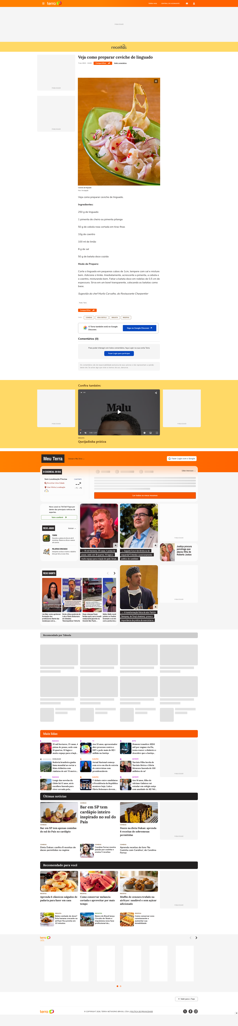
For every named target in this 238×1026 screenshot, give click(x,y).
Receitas (126, 317)
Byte (134, 741)
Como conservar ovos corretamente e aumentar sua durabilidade (144, 920)
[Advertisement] (179, 851)
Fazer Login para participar (119, 353)
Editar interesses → (189, 470)
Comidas (89, 317)
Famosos (55, 741)
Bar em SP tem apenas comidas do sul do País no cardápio (58, 829)
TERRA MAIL (152, 3)
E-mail (187, 3)
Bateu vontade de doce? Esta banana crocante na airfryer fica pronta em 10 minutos (66, 920)
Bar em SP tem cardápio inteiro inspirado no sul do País (98, 814)
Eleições (95, 759)
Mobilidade (56, 759)
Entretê (135, 759)
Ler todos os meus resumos (145, 495)
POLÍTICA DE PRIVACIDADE (141, 1011)
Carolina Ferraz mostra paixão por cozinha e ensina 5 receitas (105, 849)
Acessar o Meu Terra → (76, 458)
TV (93, 741)
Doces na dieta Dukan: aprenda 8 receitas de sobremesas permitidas (138, 831)
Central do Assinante (170, 3)
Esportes (98, 913)
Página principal (54, 3)
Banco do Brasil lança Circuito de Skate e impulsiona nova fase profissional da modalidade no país (105, 920)
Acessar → (72, 528)
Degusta (115, 317)
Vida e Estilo (102, 317)
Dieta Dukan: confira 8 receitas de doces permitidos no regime (58, 848)
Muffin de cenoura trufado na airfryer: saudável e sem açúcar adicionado (138, 900)
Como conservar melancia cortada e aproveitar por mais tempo (97, 900)
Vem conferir (57, 517)
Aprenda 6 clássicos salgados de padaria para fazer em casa (58, 898)
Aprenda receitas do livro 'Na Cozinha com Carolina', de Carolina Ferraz (138, 850)
